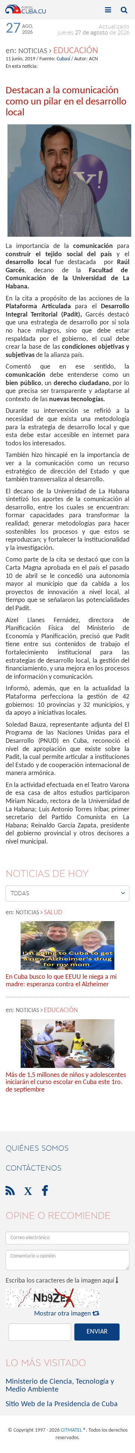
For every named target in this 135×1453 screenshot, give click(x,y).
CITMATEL (71, 1430)
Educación (75, 50)
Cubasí (63, 59)
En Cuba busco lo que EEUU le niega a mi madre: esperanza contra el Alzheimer (61, 981)
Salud (53, 912)
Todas (67, 893)
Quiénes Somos (37, 1148)
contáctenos (34, 1168)
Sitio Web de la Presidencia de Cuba (62, 1404)
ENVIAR (97, 1331)
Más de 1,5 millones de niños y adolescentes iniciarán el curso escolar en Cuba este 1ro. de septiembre (66, 1083)
